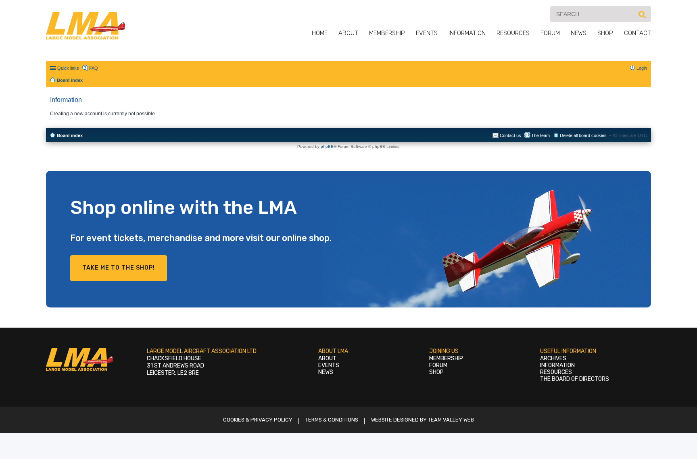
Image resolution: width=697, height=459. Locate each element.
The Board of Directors (574, 379)
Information (467, 33)
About (348, 33)
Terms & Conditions (331, 420)
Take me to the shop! (118, 267)
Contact (637, 33)
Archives (553, 358)
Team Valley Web (451, 420)
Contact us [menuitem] (510, 135)
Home (320, 33)
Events (427, 33)
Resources (513, 33)
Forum (550, 33)
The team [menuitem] (540, 135)
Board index (70, 135)
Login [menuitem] (641, 68)
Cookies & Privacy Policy (257, 420)
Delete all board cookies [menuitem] (583, 135)
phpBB (327, 146)
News (578, 33)
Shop (605, 33)
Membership (387, 33)
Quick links (68, 68)
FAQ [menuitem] (93, 68)
